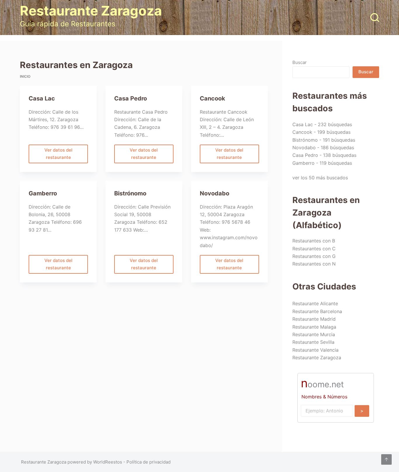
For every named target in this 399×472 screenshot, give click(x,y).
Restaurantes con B (313, 241)
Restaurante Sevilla (313, 342)
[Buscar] (374, 17)
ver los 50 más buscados (320, 178)
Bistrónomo (130, 193)
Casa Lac (42, 98)
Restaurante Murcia (313, 334)
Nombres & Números (324, 397)
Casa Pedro (130, 98)
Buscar (299, 62)
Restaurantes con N (314, 264)
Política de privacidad (148, 462)
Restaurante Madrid (314, 319)
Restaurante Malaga (314, 327)
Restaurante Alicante (315, 303)
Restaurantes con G (314, 256)
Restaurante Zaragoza (91, 11)
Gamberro (43, 193)
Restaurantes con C (314, 248)
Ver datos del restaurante (58, 155)
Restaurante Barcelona (317, 311)
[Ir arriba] (386, 459)
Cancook (212, 98)
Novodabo (214, 193)
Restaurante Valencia (315, 350)
